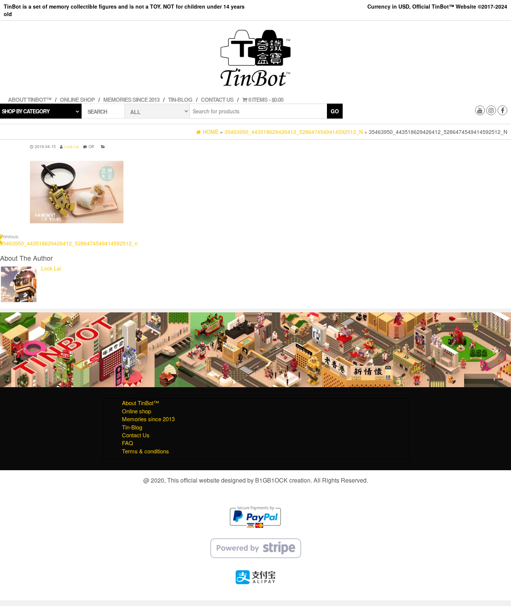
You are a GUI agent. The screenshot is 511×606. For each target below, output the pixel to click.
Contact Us (217, 99)
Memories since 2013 (131, 99)
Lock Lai (71, 146)
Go (335, 111)
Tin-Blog (180, 99)
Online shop (77, 99)
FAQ (127, 443)
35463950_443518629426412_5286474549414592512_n (69, 240)
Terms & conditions (145, 451)
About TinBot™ (29, 99)
